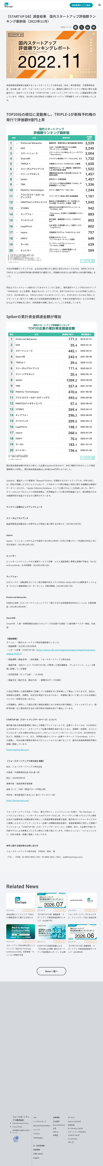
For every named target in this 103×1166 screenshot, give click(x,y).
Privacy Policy (17, 1127)
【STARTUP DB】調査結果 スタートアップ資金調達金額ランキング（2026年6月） (82, 948)
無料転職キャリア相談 (81, 5)
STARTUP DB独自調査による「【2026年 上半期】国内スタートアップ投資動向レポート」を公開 (51, 948)
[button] (99, 5)
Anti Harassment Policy (20, 1123)
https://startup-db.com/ (17, 749)
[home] (9, 5)
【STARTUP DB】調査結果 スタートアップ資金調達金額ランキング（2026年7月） (51, 917)
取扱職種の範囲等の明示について (22, 1131)
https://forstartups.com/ (17, 800)
